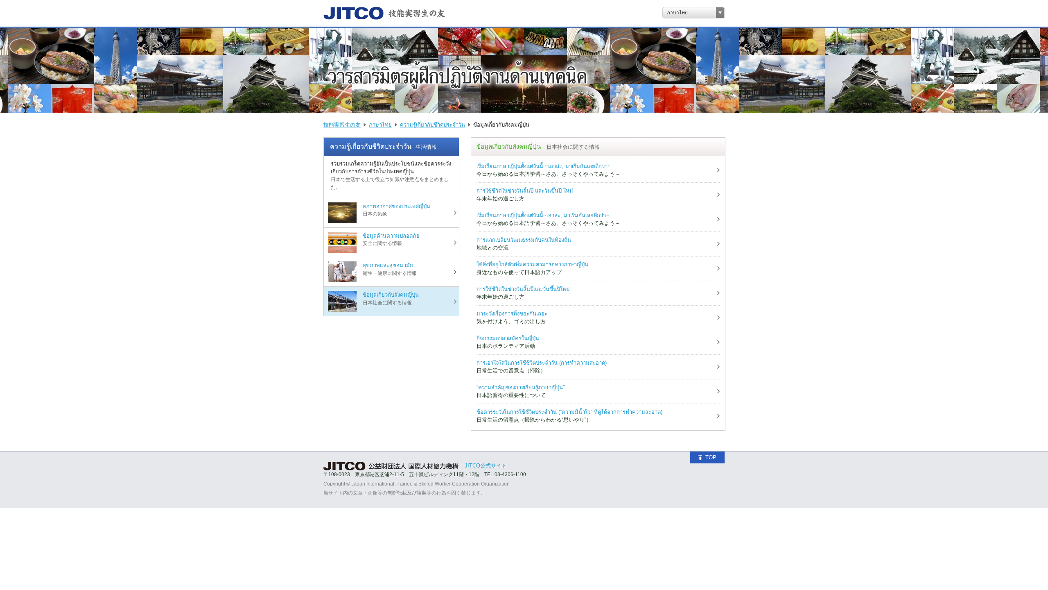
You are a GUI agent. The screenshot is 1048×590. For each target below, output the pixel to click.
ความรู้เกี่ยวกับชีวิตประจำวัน (432, 125)
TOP (710, 457)
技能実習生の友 (342, 125)
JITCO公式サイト (486, 466)
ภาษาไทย (677, 13)
